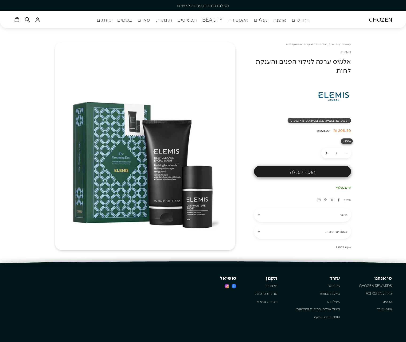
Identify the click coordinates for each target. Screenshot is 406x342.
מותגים (104, 19)
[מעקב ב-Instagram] (227, 286)
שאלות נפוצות (330, 293)
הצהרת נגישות (267, 301)
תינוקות (164, 19)
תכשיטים (187, 19)
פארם (144, 19)
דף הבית (346, 44)
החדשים (300, 19)
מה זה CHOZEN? (378, 293)
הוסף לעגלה (302, 171)
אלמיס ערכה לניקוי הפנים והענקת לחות (306, 44)
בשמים (124, 19)
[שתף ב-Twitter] (332, 200)
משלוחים (333, 301)
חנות (334, 44)
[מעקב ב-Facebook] (234, 286)
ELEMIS (346, 52)
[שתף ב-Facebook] (338, 200)
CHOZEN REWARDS (375, 286)
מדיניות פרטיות (266, 293)
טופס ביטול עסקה (327, 317)
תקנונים (271, 286)
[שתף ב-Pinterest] (325, 200)
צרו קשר (334, 286)
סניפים (387, 301)
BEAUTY (212, 19)
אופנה (279, 19)
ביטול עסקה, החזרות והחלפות (318, 309)
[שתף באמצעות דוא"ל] (319, 200)
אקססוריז (238, 19)
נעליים (261, 19)
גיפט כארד (384, 309)
